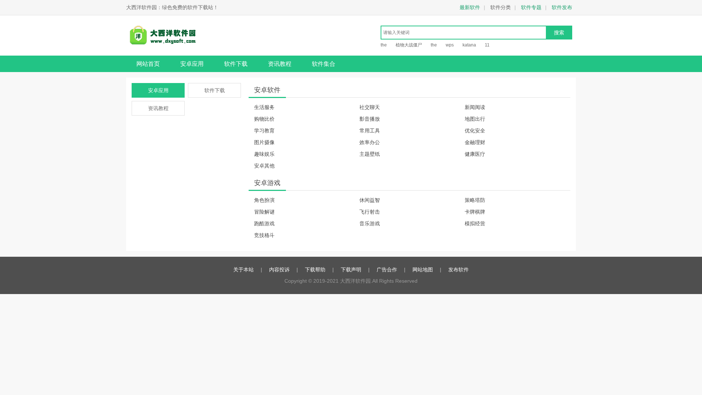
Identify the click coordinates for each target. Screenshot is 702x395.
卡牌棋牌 (475, 212)
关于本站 (243, 269)
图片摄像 (264, 142)
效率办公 (369, 142)
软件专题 (531, 7)
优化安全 (475, 130)
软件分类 (500, 7)
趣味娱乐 (264, 154)
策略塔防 (475, 200)
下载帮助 (315, 269)
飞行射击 (369, 212)
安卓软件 (267, 90)
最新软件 (470, 7)
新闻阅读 (475, 107)
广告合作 (387, 269)
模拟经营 (475, 223)
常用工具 (369, 130)
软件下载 (236, 64)
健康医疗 (475, 154)
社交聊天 (369, 107)
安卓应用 (192, 64)
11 (487, 45)
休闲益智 (369, 200)
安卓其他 (264, 166)
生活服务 (264, 107)
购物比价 (264, 119)
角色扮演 (264, 200)
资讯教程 (279, 64)
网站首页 (148, 64)
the (384, 45)
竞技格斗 (264, 235)
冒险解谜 (264, 212)
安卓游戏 (267, 183)
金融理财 (475, 142)
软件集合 (323, 64)
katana (469, 45)
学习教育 (264, 130)
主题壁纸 (369, 154)
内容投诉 (279, 269)
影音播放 (369, 119)
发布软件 (458, 269)
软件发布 (562, 7)
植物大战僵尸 (409, 45)
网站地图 (422, 269)
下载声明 (351, 269)
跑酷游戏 (264, 223)
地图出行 (475, 119)
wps (450, 45)
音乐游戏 (369, 223)
